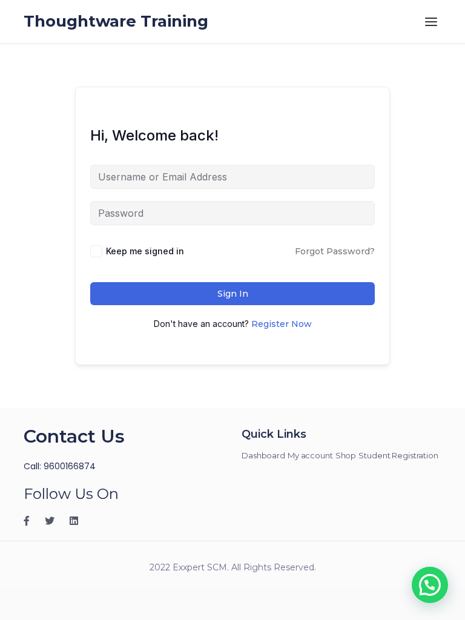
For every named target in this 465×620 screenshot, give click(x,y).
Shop (346, 455)
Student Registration (398, 455)
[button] (430, 585)
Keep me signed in (145, 251)
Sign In (232, 293)
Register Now (281, 323)
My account (310, 455)
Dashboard (263, 455)
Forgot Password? (335, 251)
